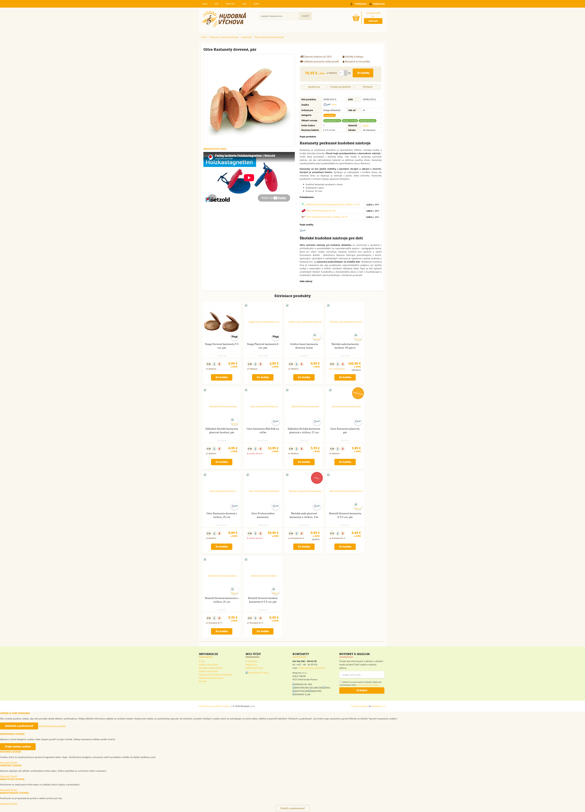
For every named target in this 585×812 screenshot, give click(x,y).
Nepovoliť (5, 762)
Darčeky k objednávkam (211, 667)
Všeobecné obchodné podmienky (215, 674)
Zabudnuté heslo (254, 667)
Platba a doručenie (208, 664)
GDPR (256, 3)
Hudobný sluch (367, 120)
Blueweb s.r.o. (379, 706)
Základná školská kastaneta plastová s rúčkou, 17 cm (333, 204)
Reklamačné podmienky (211, 677)
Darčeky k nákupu (354, 56)
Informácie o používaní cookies (214, 706)
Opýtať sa (314, 86)
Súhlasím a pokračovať (19, 725)
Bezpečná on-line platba (357, 61)
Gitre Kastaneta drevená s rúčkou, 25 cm (327, 216)
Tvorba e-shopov (359, 706)
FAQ (244, 3)
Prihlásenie (251, 661)
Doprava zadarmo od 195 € (318, 56)
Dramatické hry (332, 120)
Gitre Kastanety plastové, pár (321, 210)
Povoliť (13, 762)
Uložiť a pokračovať (292, 808)
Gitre (334, 104)
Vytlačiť (367, 86)
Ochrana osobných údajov (368, 685)
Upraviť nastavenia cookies (52, 725)
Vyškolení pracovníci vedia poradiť (321, 61)
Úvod (204, 3)
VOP (216, 3)
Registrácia (251, 664)
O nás (202, 661)
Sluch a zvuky (350, 120)
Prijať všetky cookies (18, 746)
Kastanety (329, 115)
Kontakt (230, 3)
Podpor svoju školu (208, 671)
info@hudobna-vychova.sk (311, 667)
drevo (366, 125)
